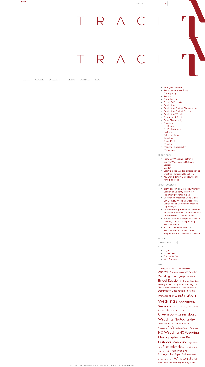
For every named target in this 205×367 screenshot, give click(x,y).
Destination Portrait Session (177, 111)
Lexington (161, 323)
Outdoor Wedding (172, 342)
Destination (169, 105)
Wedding (168, 144)
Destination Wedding (174, 114)
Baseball (193, 277)
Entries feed (169, 253)
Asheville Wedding (178, 272)
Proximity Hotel (174, 347)
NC (170, 327)
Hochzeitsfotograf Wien (175, 209)
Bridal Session (170, 99)
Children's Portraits (173, 102)
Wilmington (162, 359)
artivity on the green (183, 268)
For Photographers (173, 129)
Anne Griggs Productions (166, 268)
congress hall (192, 288)
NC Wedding (168, 332)
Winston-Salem (186, 358)
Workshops (169, 150)
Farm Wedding (175, 307)
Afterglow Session (173, 87)
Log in (166, 250)
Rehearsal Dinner (172, 135)
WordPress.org (171, 259)
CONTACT (85, 79)
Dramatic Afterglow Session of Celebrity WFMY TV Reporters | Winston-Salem (182, 191)
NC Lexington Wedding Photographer (186, 328)
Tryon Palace (182, 354)
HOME (26, 79)
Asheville (164, 272)
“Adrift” (167, 168)
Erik (165, 218)
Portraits (168, 132)
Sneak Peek (169, 141)
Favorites (168, 123)
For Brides (169, 126)
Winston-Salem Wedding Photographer (176, 362)
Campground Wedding (182, 284)
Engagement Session (174, 117)
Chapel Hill (177, 288)
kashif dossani (170, 188)
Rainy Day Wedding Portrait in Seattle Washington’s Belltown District (179, 162)
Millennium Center (171, 323)
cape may (169, 288)
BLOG (97, 79)
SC (168, 351)
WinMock (170, 359)
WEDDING (39, 79)
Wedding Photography (175, 147)
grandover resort (179, 310)
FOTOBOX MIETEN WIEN (176, 227)
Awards (167, 96)
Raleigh (188, 347)
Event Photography (173, 120)
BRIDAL (71, 79)
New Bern (185, 337)
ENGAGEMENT (56, 79)
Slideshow (169, 138)
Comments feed (171, 256)
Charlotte (184, 288)
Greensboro (167, 314)
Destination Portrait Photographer (180, 108)
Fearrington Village (187, 307)
